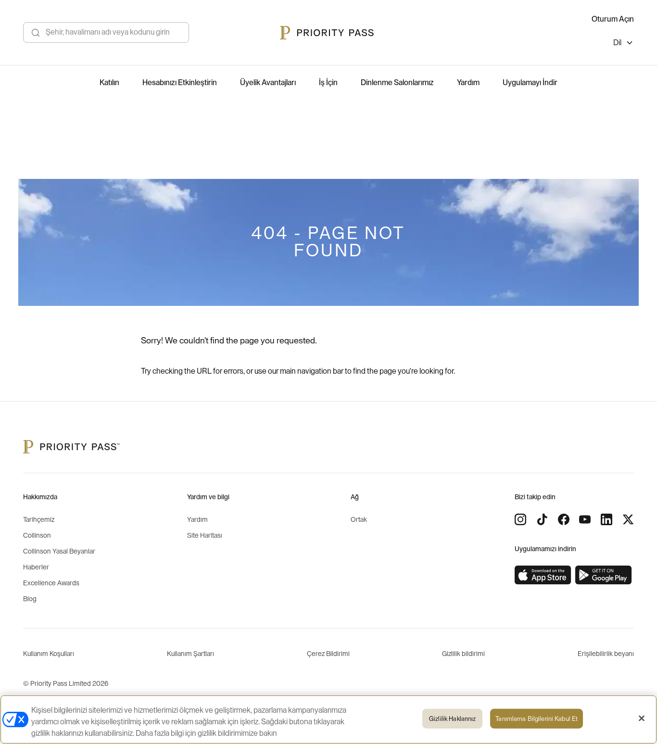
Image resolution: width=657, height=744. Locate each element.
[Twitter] (628, 519)
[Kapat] (641, 718)
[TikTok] (542, 519)
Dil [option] (617, 43)
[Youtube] (585, 519)
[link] (543, 575)
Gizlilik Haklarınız (452, 719)
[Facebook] (563, 519)
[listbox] (623, 44)
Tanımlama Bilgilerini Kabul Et (536, 719)
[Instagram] (520, 519)
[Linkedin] (606, 519)
